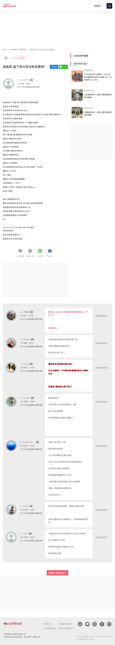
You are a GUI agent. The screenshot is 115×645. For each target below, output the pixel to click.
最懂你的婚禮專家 (65, 628)
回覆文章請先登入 (57, 572)
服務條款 (47, 624)
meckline (25, 79)
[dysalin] (11, 401)
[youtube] (78, 624)
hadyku (26, 339)
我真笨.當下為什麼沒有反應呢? (42, 49)
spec (25, 533)
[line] (86, 624)
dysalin (26, 397)
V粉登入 (97, 5)
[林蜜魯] (11, 316)
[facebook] (100, 624)
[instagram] (93, 624)
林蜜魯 (26, 312)
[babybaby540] (11, 446)
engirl (26, 363)
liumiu (26, 506)
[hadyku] (11, 343)
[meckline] (8, 83)
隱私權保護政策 (64, 624)
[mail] (107, 624)
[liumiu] (11, 510)
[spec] (11, 537)
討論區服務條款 (50, 628)
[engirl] (11, 367)
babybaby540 (29, 442)
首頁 (4, 49)
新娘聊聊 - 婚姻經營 (18, 49)
